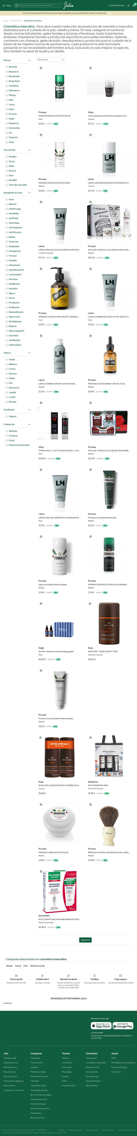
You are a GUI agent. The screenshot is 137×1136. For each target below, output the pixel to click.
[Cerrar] (107, 117)
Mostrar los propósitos (58, 164)
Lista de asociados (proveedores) (44, 157)
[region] (69, 142)
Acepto (78, 164)
